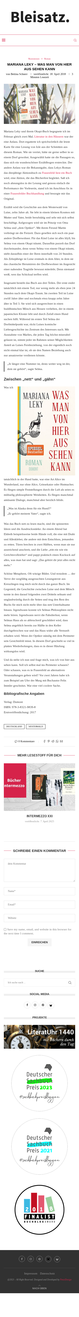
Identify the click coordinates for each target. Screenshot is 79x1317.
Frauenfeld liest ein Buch (57, 172)
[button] (39, 829)
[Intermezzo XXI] (39, 787)
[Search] (75, 40)
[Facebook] (22, 1259)
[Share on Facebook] (44, 741)
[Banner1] (39, 1037)
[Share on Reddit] (53, 741)
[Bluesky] (48, 1259)
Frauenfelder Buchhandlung (27, 193)
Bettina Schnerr (19, 74)
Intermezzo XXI (40, 816)
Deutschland (14, 726)
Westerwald (36, 726)
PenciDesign (66, 1279)
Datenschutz (47, 1273)
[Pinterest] (39, 1259)
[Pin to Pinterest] (48, 741)
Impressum (30, 1273)
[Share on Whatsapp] (57, 741)
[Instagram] (31, 1259)
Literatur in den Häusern (48, 136)
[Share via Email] (61, 741)
